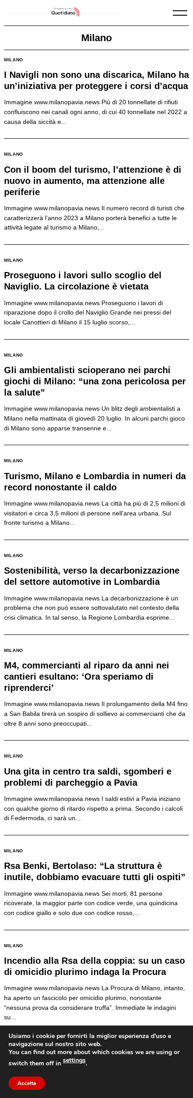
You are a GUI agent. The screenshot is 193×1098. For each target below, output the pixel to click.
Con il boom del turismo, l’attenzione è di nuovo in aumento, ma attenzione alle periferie (92, 181)
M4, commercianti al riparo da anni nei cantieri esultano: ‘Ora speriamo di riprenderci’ (86, 676)
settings (74, 1060)
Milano (13, 59)
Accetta (27, 1083)
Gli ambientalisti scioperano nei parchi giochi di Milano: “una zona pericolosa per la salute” (95, 381)
